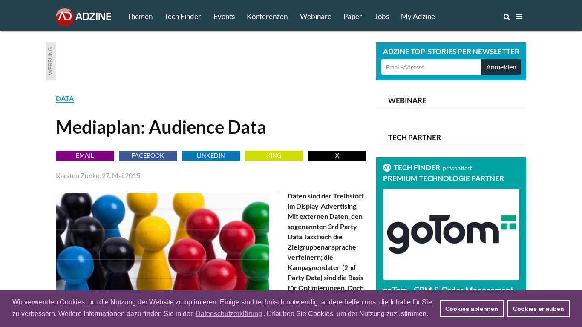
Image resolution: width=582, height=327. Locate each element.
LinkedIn (211, 155)
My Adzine (418, 16)
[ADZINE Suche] (478, 16)
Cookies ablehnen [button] (471, 308)
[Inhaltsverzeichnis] (519, 16)
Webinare (315, 16)
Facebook (148, 155)
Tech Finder (182, 16)
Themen (140, 16)
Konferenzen (267, 16)
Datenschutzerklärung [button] (229, 313)
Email (85, 155)
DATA (65, 98)
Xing (274, 155)
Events (224, 16)
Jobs (382, 16)
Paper (352, 16)
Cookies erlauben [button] (538, 308)
